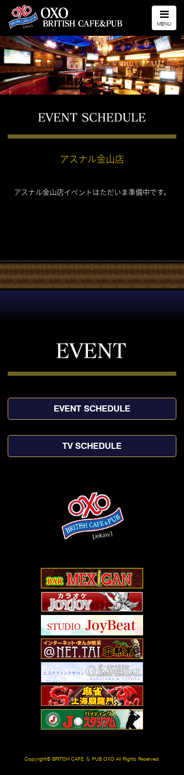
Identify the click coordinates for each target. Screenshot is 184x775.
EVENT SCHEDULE (92, 408)
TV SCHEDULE (92, 446)
